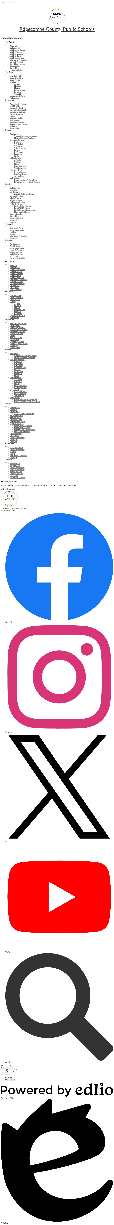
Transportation (15, 128)
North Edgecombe (20, 172)
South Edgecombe (20, 166)
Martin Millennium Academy (24, 138)
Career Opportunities (17, 230)
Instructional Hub (16, 252)
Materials (17, 86)
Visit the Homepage (8, 489)
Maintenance (14, 120)
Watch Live (18, 94)
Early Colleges (15, 178)
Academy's (14, 134)
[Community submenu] (6, 226)
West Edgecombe (20, 168)
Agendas (17, 84)
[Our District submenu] (6, 44)
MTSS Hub (14, 256)
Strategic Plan (14, 66)
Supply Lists (14, 68)
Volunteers (13, 222)
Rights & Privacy (16, 204)
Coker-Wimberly (20, 148)
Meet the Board (15, 76)
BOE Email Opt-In (16, 228)
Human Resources (16, 114)
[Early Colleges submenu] (21, 178)
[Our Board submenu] (6, 74)
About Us (13, 46)
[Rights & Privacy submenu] (23, 204)
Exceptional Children (17, 112)
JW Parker (18, 160)
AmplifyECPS (15, 246)
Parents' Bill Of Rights (22, 208)
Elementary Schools (17, 140)
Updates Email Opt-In (17, 96)
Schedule (17, 92)
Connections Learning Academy (25, 136)
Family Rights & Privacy (23, 206)
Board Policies (15, 80)
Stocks (16, 156)
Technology (14, 126)
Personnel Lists (19, 90)
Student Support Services (18, 124)
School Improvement (17, 64)
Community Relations (17, 108)
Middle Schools (15, 158)
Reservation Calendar (17, 258)
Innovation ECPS (16, 118)
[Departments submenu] (6, 102)
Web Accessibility (16, 70)
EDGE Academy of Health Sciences (27, 182)
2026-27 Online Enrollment (24, 194)
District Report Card (17, 58)
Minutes (17, 88)
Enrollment (14, 192)
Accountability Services (18, 104)
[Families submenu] (6, 186)
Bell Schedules (15, 48)
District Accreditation (17, 50)
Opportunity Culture (17, 122)
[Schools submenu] (6, 132)
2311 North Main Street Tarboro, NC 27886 (9, 1067)
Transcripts (13, 220)
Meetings (13, 82)
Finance (12, 116)
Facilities (13, 232)
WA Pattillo (18, 162)
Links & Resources (16, 254)
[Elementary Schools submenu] (25, 140)
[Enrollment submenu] (19, 192)
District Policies (15, 56)
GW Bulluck (18, 144)
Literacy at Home (16, 200)
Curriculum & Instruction (18, 110)
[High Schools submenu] (21, 170)
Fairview (17, 150)
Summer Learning (16, 214)
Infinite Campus (15, 198)
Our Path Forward (16, 62)
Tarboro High (19, 176)
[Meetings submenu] (17, 82)
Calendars (13, 190)
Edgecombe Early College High (25, 180)
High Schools (14, 170)
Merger (12, 234)
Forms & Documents (17, 250)
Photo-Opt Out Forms (22, 212)
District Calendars (16, 52)
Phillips (16, 164)
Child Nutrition (15, 106)
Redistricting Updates (17, 202)
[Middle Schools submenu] (22, 158)
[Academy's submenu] (19, 134)
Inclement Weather (16, 196)
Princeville (18, 154)
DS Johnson (18, 152)
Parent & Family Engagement (24, 210)
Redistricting (14, 98)
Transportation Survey (17, 218)
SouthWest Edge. (20, 174)
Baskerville (18, 142)
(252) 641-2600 (11, 1070)
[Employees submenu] (6, 242)
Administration (15, 244)
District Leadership (16, 54)
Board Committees (16, 78)
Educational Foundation (18, 60)
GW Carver (18, 146)
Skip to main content (8, 2)
